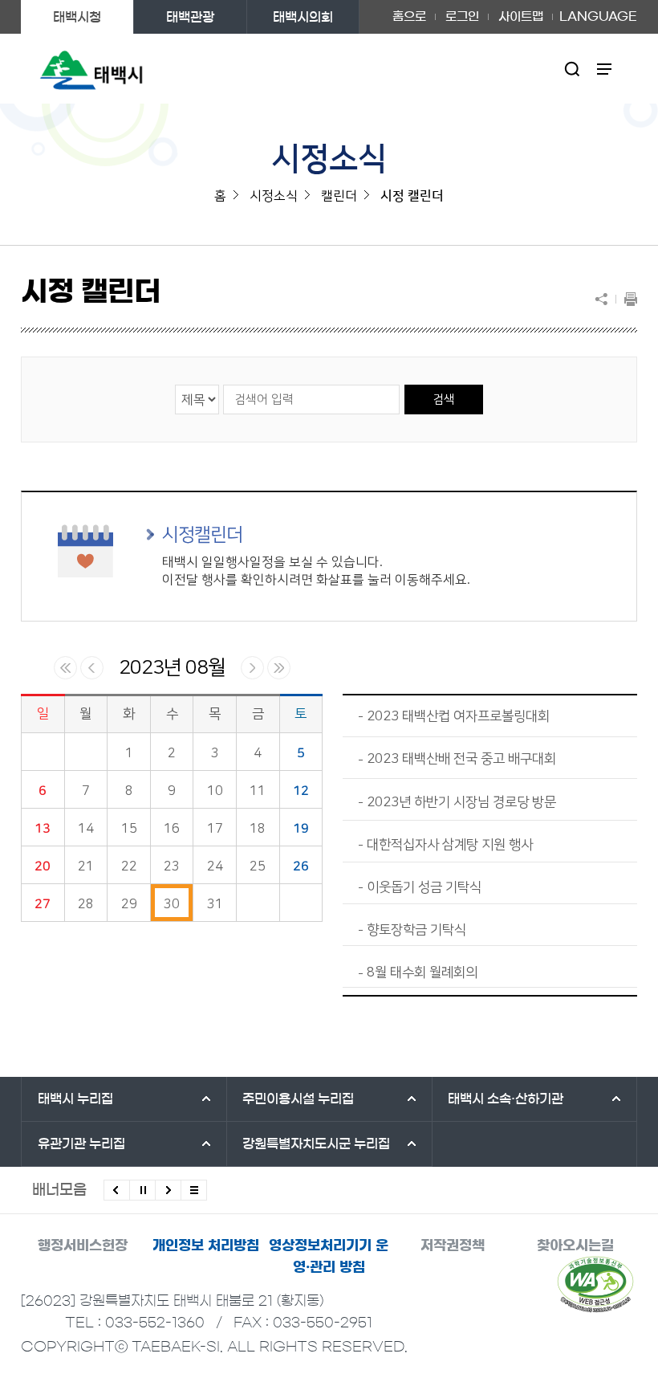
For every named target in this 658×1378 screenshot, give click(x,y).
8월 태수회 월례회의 (422, 972)
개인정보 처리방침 (205, 1245)
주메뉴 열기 (605, 69)
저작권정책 (452, 1245)
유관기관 (81, 1143)
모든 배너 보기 (194, 1190)
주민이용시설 (298, 1098)
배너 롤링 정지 (142, 1190)
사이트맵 (520, 16)
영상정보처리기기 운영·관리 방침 (328, 1256)
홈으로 (409, 16)
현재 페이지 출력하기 (626, 298)
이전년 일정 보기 (65, 667)
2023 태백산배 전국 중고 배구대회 (461, 759)
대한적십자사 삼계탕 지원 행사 (450, 845)
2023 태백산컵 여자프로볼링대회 (458, 716)
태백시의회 (303, 16)
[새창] (595, 1284)
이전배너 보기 (117, 1190)
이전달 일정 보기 (92, 667)
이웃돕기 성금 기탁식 (424, 887)
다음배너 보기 (168, 1190)
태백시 (75, 1098)
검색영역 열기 (572, 69)
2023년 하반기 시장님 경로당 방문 (461, 802)
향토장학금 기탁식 (416, 930)
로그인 (462, 16)
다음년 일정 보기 (278, 667)
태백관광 (190, 16)
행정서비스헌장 (83, 1245)
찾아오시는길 (575, 1245)
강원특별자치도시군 (316, 1143)
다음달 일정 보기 (252, 667)
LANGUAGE (598, 11)
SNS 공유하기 (605, 298)
